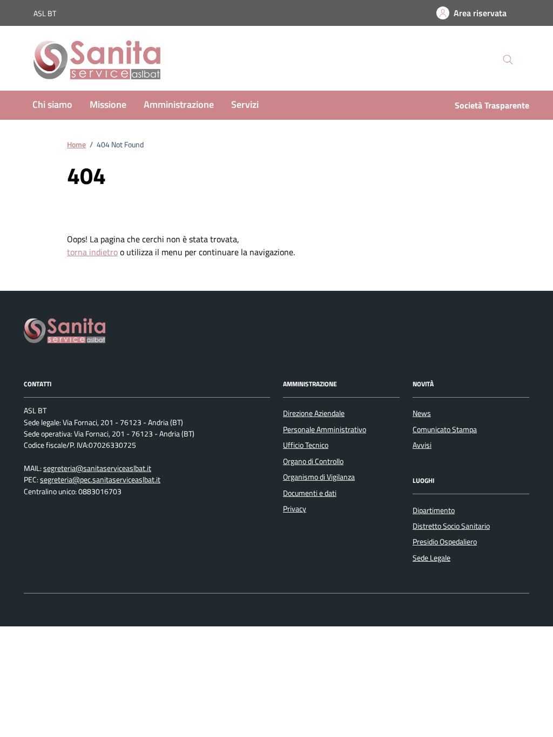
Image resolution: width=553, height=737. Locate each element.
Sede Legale (431, 558)
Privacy (294, 509)
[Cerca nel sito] (508, 60)
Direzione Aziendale (314, 413)
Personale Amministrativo (324, 429)
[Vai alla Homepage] (107, 59)
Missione (108, 104)
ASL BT (44, 13)
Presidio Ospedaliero (445, 542)
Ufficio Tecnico (305, 445)
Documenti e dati (309, 493)
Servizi (245, 104)
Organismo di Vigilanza (319, 477)
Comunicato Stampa (445, 429)
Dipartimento (434, 510)
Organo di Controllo (313, 461)
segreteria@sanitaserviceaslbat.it (97, 468)
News (422, 413)
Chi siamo (52, 104)
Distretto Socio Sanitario (451, 526)
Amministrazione (179, 104)
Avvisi (422, 445)
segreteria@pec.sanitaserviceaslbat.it (100, 480)
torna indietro (92, 251)
